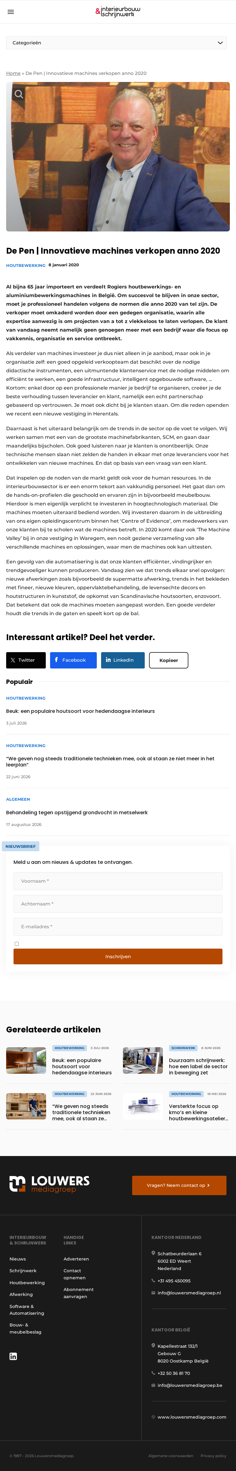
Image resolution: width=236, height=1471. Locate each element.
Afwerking (21, 1294)
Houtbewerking (25, 265)
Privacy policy (213, 1455)
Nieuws (18, 1259)
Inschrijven (118, 956)
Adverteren (76, 1259)
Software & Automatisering (27, 1310)
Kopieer (168, 660)
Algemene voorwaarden (170, 1455)
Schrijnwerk (23, 1270)
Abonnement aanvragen (79, 1293)
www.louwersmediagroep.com (192, 1417)
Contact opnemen (75, 1274)
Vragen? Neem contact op (176, 1185)
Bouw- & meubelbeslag (25, 1328)
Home (13, 73)
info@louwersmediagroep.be (190, 1385)
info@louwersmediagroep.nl (189, 1293)
